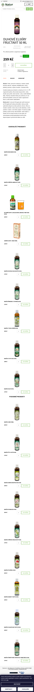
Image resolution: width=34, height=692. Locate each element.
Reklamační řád (22, 669)
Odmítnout (8, 689)
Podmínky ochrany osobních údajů (23, 668)
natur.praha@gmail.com (27, 1)
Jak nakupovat (11, 668)
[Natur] (17, 5)
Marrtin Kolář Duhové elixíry (27, 47)
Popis (4, 78)
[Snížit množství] (20, 156)
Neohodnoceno (17, 48)
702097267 (5, 1)
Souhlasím (25, 689)
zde (7, 680)
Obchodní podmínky (13, 669)
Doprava (4, 668)
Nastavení (17, 684)
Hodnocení (21, 78)
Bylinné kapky (21, 70)
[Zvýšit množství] (20, 154)
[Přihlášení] (27, 8)
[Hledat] (24, 8)
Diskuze (12, 78)
